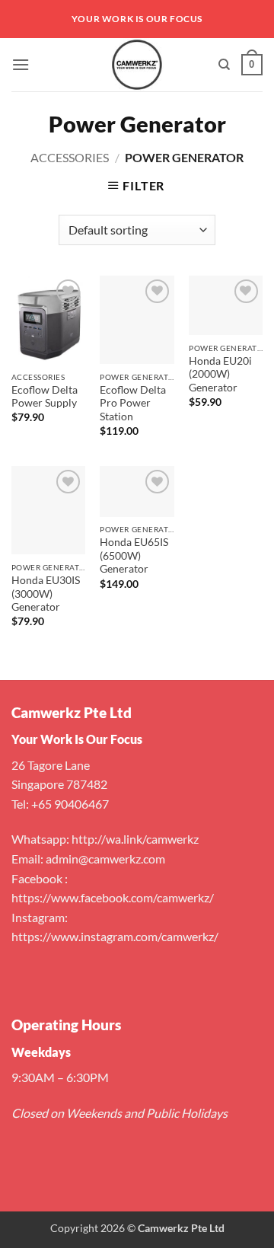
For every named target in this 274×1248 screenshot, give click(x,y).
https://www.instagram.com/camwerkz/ (114, 936)
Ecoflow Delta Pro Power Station (133, 403)
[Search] (224, 64)
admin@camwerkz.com (105, 858)
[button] (20, 64)
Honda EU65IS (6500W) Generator (134, 555)
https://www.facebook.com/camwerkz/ (112, 897)
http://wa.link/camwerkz (135, 838)
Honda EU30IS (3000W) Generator (45, 593)
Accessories (69, 157)
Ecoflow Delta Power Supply (44, 397)
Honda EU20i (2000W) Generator (220, 374)
